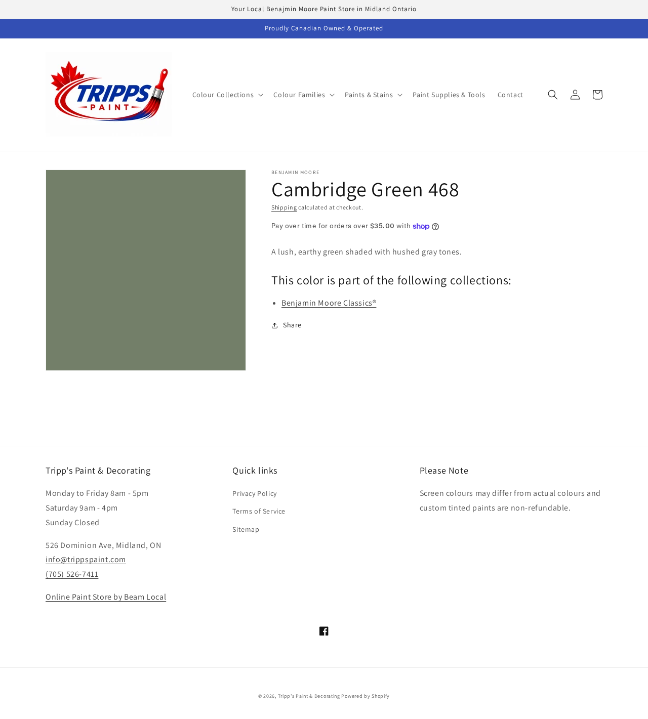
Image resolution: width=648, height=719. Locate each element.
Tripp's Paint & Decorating (309, 696)
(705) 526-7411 (72, 574)
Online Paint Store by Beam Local (106, 596)
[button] (227, 94)
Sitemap (245, 529)
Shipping (284, 207)
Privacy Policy (254, 493)
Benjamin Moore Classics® (328, 303)
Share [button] (292, 324)
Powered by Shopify (365, 696)
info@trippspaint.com (86, 559)
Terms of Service (259, 511)
